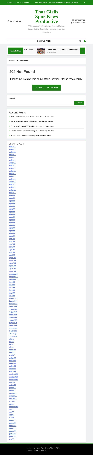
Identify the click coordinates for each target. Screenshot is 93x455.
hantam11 (13, 393)
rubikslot (12, 350)
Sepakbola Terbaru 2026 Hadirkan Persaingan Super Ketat (56, 2)
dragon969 (13, 298)
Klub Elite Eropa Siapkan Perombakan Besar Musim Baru (32, 117)
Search (12, 98)
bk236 (11, 415)
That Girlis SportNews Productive (46, 16)
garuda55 (12, 420)
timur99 (12, 282)
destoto (12, 382)
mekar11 (12, 147)
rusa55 (11, 439)
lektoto (11, 339)
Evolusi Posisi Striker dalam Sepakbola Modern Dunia (31, 135)
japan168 (12, 258)
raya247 (12, 355)
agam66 (12, 195)
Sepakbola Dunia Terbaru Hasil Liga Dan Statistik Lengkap (68, 49)
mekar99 (12, 358)
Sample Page (44, 41)
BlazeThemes (41, 451)
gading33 (12, 385)
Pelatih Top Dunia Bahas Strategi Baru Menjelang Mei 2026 (32, 131)
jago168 (12, 239)
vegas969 (13, 306)
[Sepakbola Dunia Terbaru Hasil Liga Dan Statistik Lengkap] (38, 52)
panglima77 (13, 274)
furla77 (11, 409)
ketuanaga (13, 328)
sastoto (12, 404)
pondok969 (13, 374)
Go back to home (46, 87)
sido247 (12, 401)
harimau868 (13, 407)
